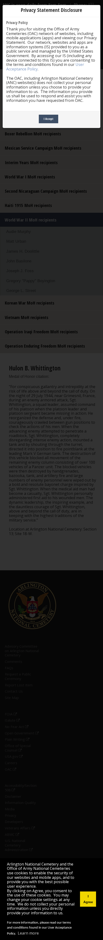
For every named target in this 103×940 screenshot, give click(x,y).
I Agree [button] (88, 899)
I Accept (48, 119)
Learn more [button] (28, 933)
